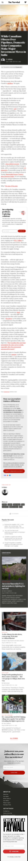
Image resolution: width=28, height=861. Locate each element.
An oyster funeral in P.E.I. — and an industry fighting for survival (14, 586)
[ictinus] (3, 60)
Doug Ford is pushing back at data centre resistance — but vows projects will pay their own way (13, 678)
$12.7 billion (18, 240)
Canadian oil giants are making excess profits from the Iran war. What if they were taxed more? (14, 538)
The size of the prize (11, 186)
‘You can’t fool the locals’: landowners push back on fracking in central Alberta (15, 532)
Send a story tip (7, 813)
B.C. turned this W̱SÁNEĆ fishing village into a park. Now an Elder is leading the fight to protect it (14, 719)
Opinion (4, 632)
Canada (10, 504)
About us (5, 794)
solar (21, 507)
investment (5, 507)
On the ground (7, 715)
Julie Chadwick (7, 723)
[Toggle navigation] (2, 2)
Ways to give (6, 802)
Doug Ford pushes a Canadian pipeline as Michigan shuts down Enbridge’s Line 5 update (14, 544)
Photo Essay (6, 581)
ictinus (10, 59)
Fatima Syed (6, 683)
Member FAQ (7, 805)
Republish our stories (9, 815)
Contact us (6, 811)
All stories (14, 738)
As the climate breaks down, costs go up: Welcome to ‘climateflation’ (12, 636)
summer (13, 354)
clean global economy (12, 164)
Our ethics (6, 800)
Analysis (4, 504)
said (15, 109)
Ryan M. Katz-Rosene (8, 640)
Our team (6, 796)
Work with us (7, 798)
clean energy (17, 504)
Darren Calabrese (7, 591)
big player (9, 318)
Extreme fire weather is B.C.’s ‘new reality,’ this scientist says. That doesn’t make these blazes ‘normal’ (14, 526)
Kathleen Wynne (14, 507)
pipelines (10, 83)
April (18, 312)
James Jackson (20, 640)
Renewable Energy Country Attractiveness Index (12, 175)
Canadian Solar (6, 392)
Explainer (5, 672)
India (23, 504)
